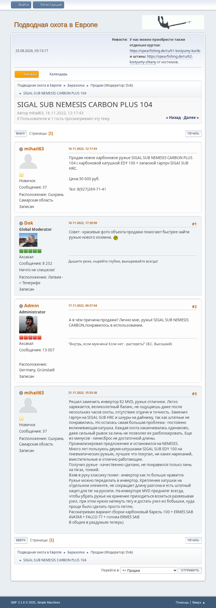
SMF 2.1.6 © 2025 (23, 602)
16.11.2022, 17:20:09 (82, 223)
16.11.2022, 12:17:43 (82, 148)
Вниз (20, 133)
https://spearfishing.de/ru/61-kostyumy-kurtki (165, 50)
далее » (191, 117)
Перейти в (110, 570)
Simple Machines (48, 602)
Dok (129, 85)
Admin (31, 305)
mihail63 (34, 149)
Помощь (182, 602)
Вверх (21, 540)
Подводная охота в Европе (56, 24)
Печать (193, 133)
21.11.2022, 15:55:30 (82, 392)
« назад (173, 117)
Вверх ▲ (198, 602)
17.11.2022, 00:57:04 (82, 305)
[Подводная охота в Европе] (21, 357)
